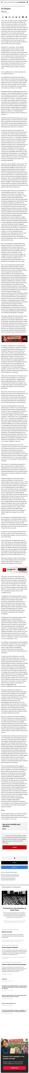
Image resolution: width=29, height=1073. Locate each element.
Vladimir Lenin (4, 11)
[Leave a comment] (22, 17)
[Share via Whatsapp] (9, 17)
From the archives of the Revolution (10, 875)
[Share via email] (16, 17)
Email (4, 828)
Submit (14, 847)
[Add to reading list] (26, 17)
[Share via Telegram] (12, 17)
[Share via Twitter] (6, 17)
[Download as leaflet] (19, 17)
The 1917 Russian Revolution (8, 879)
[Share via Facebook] (3, 17)
